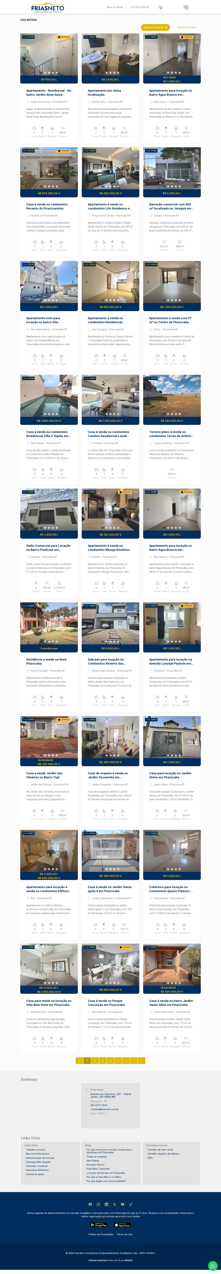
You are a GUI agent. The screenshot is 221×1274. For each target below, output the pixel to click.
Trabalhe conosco (36, 1149)
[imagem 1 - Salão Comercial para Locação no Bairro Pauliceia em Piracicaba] (49, 510)
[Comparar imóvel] (74, 42)
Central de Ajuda (35, 1174)
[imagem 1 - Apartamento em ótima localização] (110, 54)
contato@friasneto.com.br (104, 1109)
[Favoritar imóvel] (74, 37)
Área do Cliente (115, 7)
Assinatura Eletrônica (37, 1170)
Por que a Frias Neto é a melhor (104, 1177)
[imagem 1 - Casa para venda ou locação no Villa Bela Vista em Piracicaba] (49, 965)
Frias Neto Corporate (98, 1168)
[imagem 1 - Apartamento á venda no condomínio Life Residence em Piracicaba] (110, 168)
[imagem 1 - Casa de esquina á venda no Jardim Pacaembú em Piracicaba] (110, 737)
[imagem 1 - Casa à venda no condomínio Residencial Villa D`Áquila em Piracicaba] (49, 396)
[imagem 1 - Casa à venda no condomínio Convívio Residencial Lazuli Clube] (110, 396)
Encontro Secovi (95, 1164)
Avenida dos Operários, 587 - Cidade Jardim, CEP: (110, 1095)
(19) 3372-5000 (138, 7)
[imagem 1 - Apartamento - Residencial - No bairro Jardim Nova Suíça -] (49, 54)
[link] (67, 7)
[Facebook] (90, 1204)
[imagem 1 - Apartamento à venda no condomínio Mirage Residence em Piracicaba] (110, 510)
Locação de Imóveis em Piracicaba (106, 1173)
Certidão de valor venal (160, 1149)
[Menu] (185, 7)
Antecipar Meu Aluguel (38, 1162)
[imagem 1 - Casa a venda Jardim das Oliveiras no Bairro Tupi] (49, 737)
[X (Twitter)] (114, 1204)
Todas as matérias (97, 1156)
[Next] (72, 54)
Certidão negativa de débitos (163, 1153)
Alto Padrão (93, 1160)
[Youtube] (122, 1204)
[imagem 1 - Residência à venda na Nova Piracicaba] (49, 623)
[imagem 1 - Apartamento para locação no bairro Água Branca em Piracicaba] (172, 54)
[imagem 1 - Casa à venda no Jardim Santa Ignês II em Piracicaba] (110, 851)
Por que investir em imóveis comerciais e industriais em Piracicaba (109, 1151)
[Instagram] (98, 1204)
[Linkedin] (106, 1204)
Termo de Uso (125, 1234)
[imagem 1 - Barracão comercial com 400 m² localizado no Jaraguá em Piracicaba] (172, 168)
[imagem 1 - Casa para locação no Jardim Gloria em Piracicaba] (172, 737)
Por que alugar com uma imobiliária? (106, 1181)
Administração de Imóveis (40, 1158)
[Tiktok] (130, 1204)
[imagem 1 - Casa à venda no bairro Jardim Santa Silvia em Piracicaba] (172, 965)
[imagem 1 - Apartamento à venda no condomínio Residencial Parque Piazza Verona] (110, 282)
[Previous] (25, 54)
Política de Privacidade (100, 1234)
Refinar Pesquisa (154, 27)
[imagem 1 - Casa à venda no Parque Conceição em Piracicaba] (110, 965)
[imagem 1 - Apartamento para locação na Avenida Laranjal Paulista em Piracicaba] (172, 623)
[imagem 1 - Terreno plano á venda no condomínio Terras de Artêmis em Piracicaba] (172, 396)
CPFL (150, 1158)
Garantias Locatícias (37, 1166)
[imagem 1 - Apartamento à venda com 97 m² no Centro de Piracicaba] (172, 282)
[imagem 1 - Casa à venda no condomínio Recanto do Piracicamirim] (49, 168)
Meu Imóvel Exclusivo (37, 1153)
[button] (160, 7)
